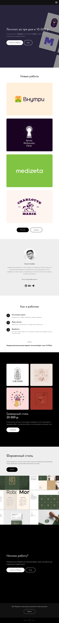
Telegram (20, 252)
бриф (34, 252)
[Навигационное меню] (56, 2)
